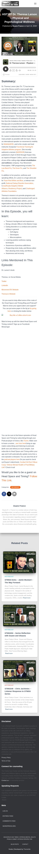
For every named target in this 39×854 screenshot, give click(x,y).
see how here (21, 443)
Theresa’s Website (8, 294)
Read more (26, 598)
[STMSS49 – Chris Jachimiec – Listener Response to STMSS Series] (19, 671)
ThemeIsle (27, 849)
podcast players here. (12, 459)
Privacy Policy (6, 757)
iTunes (26, 441)
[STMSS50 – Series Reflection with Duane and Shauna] (19, 615)
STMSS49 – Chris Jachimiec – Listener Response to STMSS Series (18, 691)
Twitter (4, 281)
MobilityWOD (9, 144)
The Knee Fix (17, 168)
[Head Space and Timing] (11, 3)
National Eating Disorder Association (19, 183)
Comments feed (9, 821)
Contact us (5, 780)
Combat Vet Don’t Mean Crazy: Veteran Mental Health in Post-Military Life (19, 464)
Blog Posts (15, 844)
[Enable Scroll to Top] (35, 849)
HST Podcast (15, 487)
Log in (5, 811)
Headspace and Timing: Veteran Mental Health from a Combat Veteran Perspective (19, 838)
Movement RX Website (10, 290)
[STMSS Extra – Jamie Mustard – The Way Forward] (19, 562)
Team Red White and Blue (13, 180)
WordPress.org (9, 826)
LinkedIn (5, 285)
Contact (25, 844)
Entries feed (8, 816)
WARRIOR (20, 152)
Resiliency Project (15, 188)
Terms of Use (6, 761)
